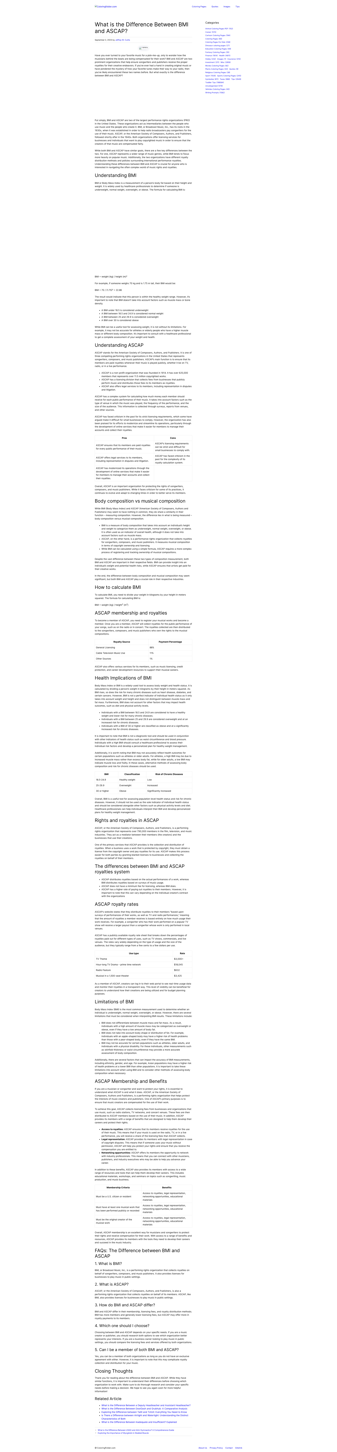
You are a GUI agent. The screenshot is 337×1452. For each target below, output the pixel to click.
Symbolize (212, 79)
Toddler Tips (214, 82)
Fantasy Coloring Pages (217, 52)
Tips (238, 6)
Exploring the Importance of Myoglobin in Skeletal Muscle (123, 1433)
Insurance (234, 59)
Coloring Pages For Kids (217, 42)
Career (210, 32)
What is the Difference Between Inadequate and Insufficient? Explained (139, 1422)
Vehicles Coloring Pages (217, 89)
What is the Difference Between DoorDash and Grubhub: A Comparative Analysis (144, 1408)
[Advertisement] (143, 99)
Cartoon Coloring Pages (217, 35)
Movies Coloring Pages (217, 66)
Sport (210, 76)
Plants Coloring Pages (216, 69)
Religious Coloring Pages (217, 72)
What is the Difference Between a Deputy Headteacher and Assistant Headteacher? (146, 1405)
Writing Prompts (215, 92)
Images (227, 6)
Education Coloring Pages (218, 49)
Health (224, 55)
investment (212, 62)
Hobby (210, 59)
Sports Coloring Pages (229, 76)
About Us (203, 1448)
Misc (226, 62)
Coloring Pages (199, 6)
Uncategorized (214, 86)
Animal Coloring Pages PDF (219, 29)
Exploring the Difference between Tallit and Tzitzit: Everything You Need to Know (144, 1412)
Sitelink (238, 1448)
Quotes (215, 6)
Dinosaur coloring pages (217, 45)
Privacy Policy (216, 1448)
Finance (211, 55)
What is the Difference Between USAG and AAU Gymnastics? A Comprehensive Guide (136, 1430)
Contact (229, 1448)
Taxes (225, 79)
